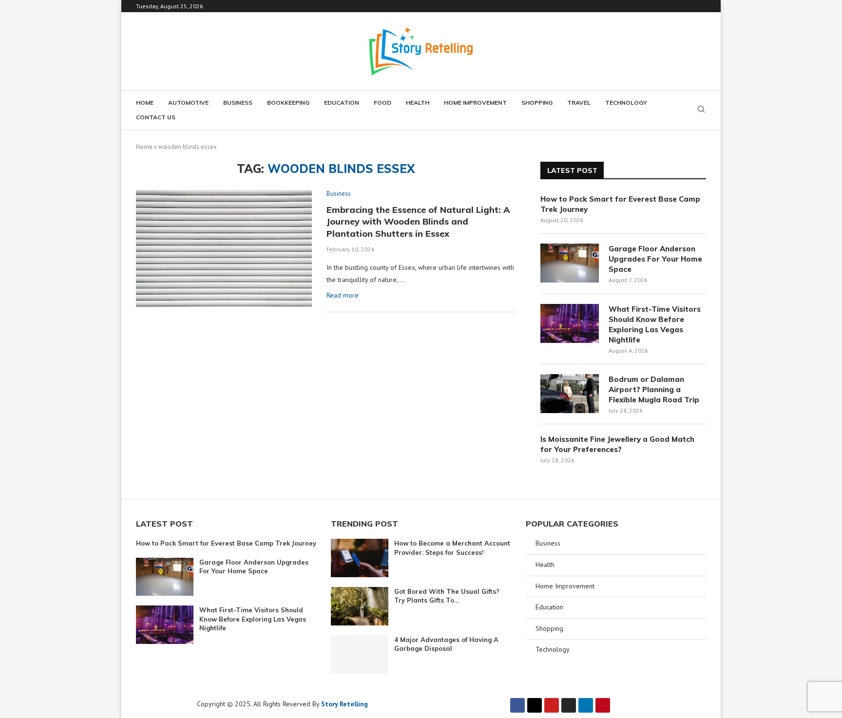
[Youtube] (551, 705)
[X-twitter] (534, 705)
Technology (626, 102)
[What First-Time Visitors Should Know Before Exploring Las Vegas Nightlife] (569, 323)
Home (144, 102)
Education (341, 102)
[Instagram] (568, 705)
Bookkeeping (288, 102)
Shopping (537, 102)
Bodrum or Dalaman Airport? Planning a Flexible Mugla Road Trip (654, 389)
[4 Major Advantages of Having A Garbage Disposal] (359, 654)
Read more (342, 295)
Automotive (188, 102)
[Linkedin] (585, 705)
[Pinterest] (602, 705)
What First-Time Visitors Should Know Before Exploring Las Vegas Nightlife (655, 324)
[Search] (701, 110)
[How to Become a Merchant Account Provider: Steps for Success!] (359, 558)
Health (417, 102)
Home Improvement (475, 102)
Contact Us (155, 117)
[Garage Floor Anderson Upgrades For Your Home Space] (569, 263)
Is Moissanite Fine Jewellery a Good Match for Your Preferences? (617, 444)
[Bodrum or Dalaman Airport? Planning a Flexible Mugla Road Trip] (569, 393)
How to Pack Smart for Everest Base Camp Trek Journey (620, 204)
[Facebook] (517, 705)
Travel (579, 102)
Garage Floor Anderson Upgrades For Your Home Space (655, 259)
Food (382, 102)
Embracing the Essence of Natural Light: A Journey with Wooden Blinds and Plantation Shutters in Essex (418, 221)
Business (237, 102)
